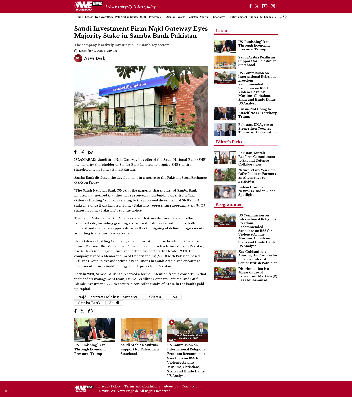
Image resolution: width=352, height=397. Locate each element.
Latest (89, 17)
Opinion (170, 17)
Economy (219, 17)
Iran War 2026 (104, 17)
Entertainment (238, 17)
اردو (280, 17)
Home (79, 17)
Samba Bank (89, 303)
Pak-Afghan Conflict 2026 (131, 17)
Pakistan (193, 17)
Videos (253, 17)
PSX (174, 297)
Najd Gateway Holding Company (107, 297)
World (181, 17)
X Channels (266, 17)
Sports (204, 17)
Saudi (114, 303)
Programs (155, 17)
